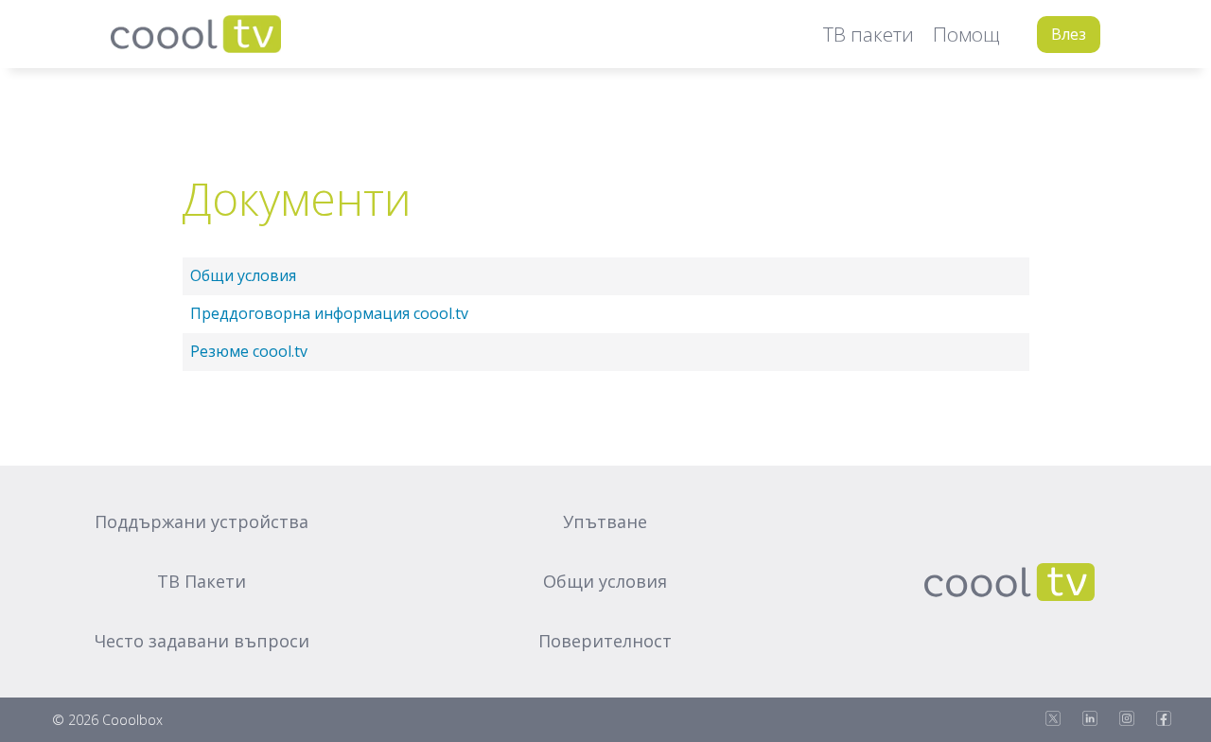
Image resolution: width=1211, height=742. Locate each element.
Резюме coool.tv (248, 351)
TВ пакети (868, 34)
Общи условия (243, 275)
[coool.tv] (196, 34)
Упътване (605, 521)
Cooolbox (132, 720)
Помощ (966, 34)
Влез (1068, 34)
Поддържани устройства (201, 521)
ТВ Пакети (201, 581)
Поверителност (605, 640)
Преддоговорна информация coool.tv (329, 313)
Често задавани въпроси (202, 640)
